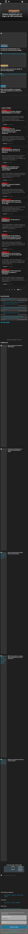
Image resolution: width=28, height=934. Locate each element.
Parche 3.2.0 (5, 272)
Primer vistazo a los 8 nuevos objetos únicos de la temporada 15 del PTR (12, 255)
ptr (3, 254)
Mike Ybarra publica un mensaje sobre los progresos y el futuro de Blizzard (11, 91)
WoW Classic (4, 65)
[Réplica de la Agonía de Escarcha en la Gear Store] (4, 810)
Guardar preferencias (14, 930)
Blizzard (3, 85)
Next (18, 289)
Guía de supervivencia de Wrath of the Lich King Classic (11, 69)
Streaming (4, 221)
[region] (13, 101)
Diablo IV (4, 110)
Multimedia (4, 111)
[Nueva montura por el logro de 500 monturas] (4, 396)
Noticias (14, 11)
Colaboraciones (20, 895)
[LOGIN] (22, 1)
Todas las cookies (14, 927)
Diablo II (4, 167)
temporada (5, 235)
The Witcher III (5, 129)
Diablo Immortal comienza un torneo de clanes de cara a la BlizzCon (11, 151)
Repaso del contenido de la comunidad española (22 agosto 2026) (10, 168)
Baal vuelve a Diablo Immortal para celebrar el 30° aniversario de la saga (11, 202)
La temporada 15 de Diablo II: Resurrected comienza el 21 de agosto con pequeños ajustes (11, 237)
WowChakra (4, 45)
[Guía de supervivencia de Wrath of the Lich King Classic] (13, 60)
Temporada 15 (5, 219)
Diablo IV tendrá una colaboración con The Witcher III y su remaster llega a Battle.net (11, 131)
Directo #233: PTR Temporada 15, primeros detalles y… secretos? (11, 272)
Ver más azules (5, 322)
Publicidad (17, 902)
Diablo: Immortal (6, 112)
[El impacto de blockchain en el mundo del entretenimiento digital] (13, 40)
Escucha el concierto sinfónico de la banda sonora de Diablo (11, 112)
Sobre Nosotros (7, 895)
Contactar (14, 895)
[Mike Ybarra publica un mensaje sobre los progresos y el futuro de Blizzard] (13, 80)
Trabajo (6, 896)
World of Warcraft (14, 10)
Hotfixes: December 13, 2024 (8, 298)
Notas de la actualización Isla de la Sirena (11, 312)
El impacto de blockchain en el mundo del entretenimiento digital (11, 49)
